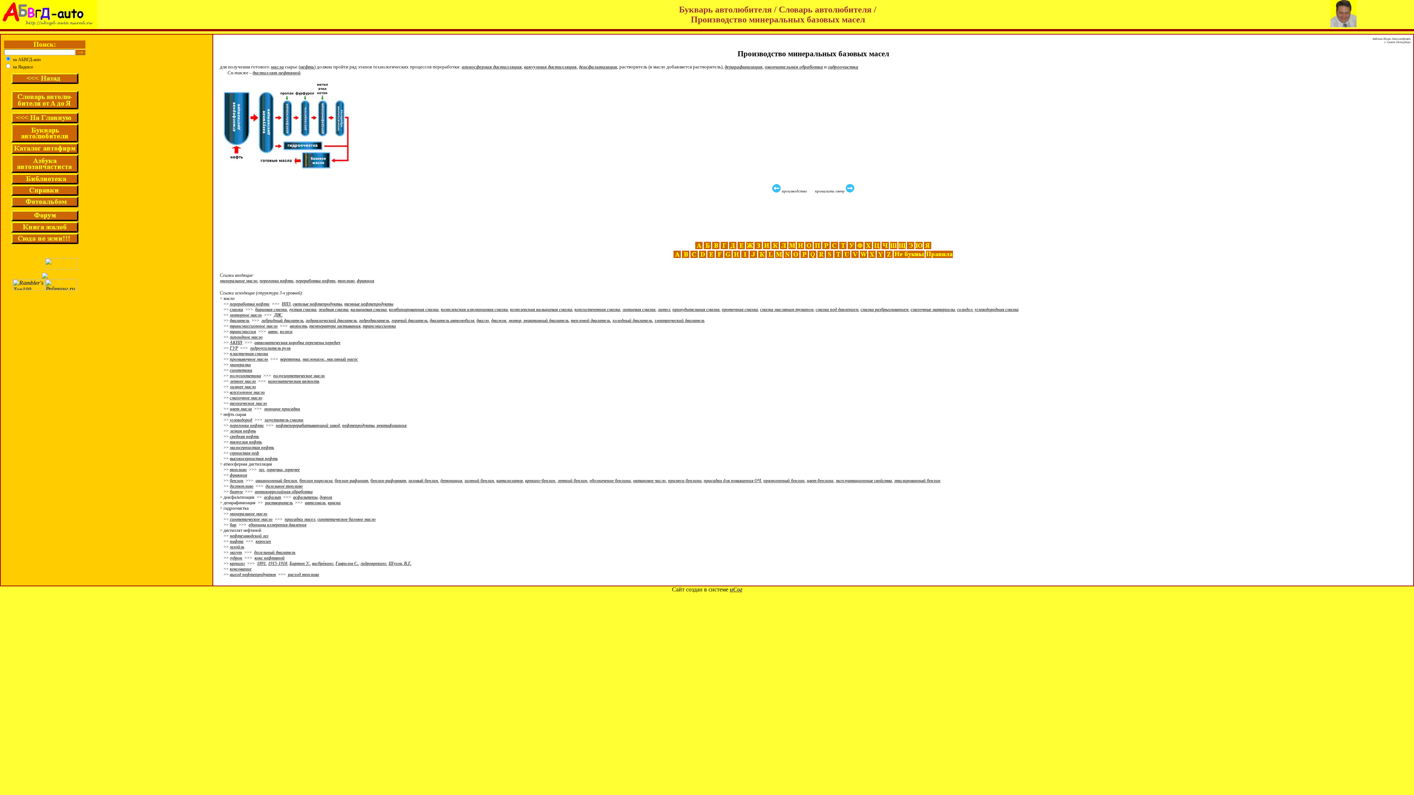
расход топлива (303, 574)
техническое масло (248, 403)
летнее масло (243, 381)
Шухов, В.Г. (399, 563)
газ (261, 469)
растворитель (279, 502)
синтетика (241, 370)
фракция (365, 280)
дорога (326, 497)
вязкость (298, 326)
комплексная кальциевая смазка (541, 309)
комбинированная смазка (414, 309)
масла (277, 67)
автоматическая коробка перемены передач (297, 342)
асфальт (272, 497)
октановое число (649, 480)
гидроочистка (843, 67)
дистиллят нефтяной (276, 72)
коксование (241, 569)
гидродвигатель (374, 320)
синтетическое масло (251, 519)
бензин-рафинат (351, 480)
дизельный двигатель (274, 552)
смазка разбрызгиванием (884, 309)
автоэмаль (315, 502)
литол (664, 309)
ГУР (234, 348)
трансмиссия (243, 331)
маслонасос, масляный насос (330, 359)
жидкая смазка (333, 309)
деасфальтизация (598, 67)
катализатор (509, 480)
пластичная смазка (249, 353)
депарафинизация (744, 67)
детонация (451, 480)
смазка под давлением (837, 309)
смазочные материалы (933, 309)
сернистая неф (244, 453)
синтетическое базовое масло (346, 519)
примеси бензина (684, 480)
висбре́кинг (322, 563)
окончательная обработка (794, 67)
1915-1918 (277, 563)
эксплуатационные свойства (864, 480)
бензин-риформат (388, 480)
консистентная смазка (597, 309)
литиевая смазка (638, 309)
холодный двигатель (632, 320)
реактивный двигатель (546, 320)
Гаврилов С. (346, 563)
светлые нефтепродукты (317, 304)
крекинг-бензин (540, 480)
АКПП (236, 342)
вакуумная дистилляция (550, 67)
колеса (286, 331)
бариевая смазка (271, 309)
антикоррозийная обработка (284, 491)
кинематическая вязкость (293, 381)
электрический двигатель (679, 320)
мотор (515, 320)
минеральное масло (238, 280)
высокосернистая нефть (254, 458)
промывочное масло (249, 359)
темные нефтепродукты (368, 304)
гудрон (236, 558)
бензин (236, 480)
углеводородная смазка (997, 309)
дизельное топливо (284, 486)
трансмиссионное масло (254, 326)
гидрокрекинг (373, 563)
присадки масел (300, 519)
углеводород (241, 420)
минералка (240, 364)
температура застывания (334, 326)
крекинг (237, 563)
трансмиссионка (379, 326)
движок (498, 320)
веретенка (290, 359)
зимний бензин (479, 480)
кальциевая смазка (369, 309)
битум (236, 491)
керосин (263, 541)
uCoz (736, 589)
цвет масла (241, 408)
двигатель (239, 320)
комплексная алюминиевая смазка (474, 309)
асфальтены (305, 497)
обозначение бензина (610, 480)
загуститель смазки (283, 420)
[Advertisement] (814, 217)
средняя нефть (244, 436)
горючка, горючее (283, 469)
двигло (482, 320)
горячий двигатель (409, 320)
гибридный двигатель (282, 320)
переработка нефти (315, 280)
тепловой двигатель (590, 320)
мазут (236, 552)
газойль (237, 547)
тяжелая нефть (246, 442)
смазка (236, 309)
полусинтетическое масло (299, 375)
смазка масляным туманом (786, 309)
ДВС (278, 315)
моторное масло (246, 315)
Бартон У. (299, 563)
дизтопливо (241, 486)
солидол (964, 309)
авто (273, 331)
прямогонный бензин (784, 480)
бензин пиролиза (316, 480)
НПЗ (286, 304)
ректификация (392, 425)
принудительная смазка (696, 309)
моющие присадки (282, 408)
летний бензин (572, 480)
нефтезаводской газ (249, 535)
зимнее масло (243, 386)
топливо (346, 280)
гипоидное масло (246, 337)
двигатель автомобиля (452, 320)
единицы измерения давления (277, 524)
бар (233, 524)
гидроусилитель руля (270, 348)
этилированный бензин (917, 480)
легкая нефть (243, 431)
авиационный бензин (276, 480)
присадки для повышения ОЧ (732, 480)
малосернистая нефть (252, 447)
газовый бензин (423, 480)
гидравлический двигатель (331, 320)
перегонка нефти (276, 280)
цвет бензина (820, 480)
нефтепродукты (358, 425)
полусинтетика (245, 375)
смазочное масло (246, 397)
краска (334, 502)
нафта (236, 541)
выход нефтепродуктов (253, 574)
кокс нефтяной (269, 558)
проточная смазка (740, 309)
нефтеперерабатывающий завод (308, 425)
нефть (307, 67)
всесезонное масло (247, 392)
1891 (261, 563)
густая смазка (302, 309)
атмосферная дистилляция (492, 67)
